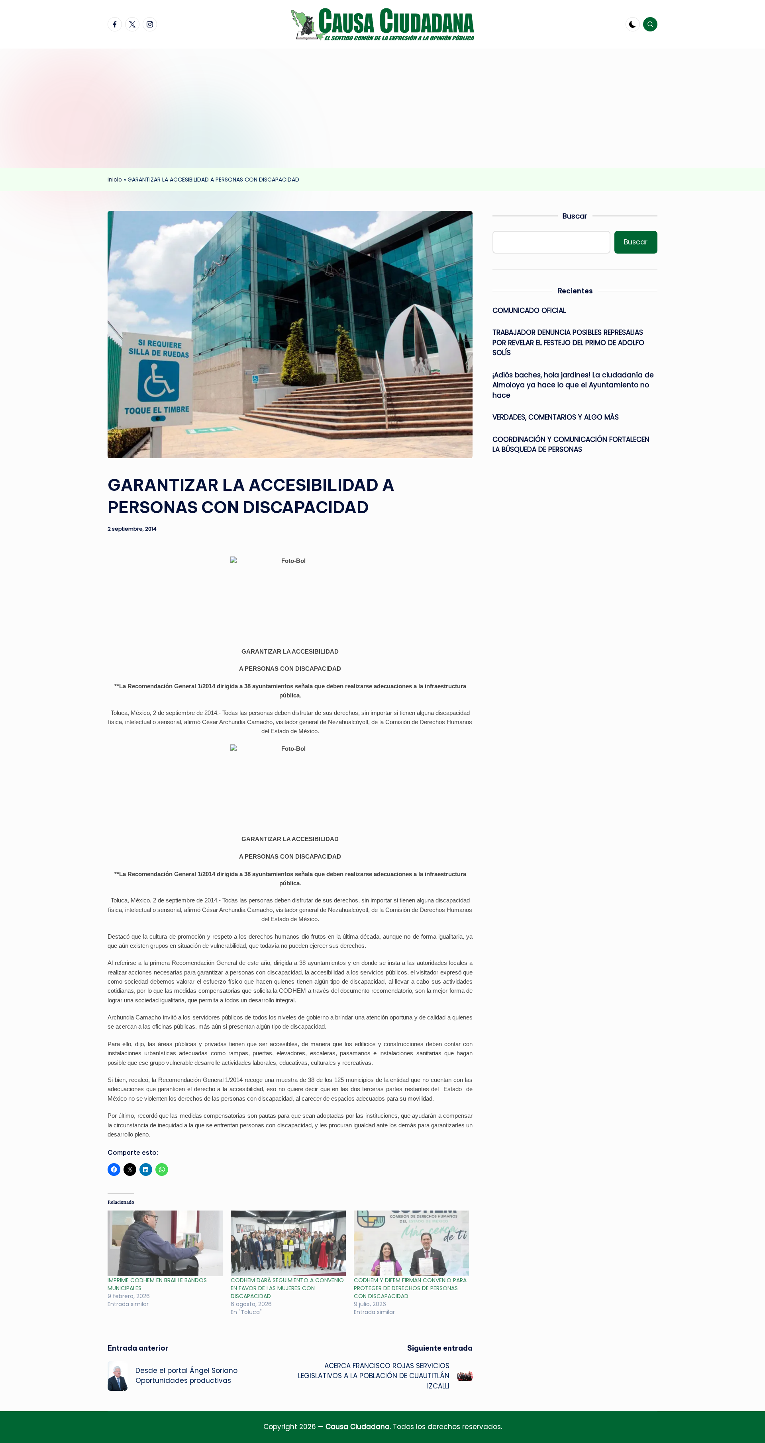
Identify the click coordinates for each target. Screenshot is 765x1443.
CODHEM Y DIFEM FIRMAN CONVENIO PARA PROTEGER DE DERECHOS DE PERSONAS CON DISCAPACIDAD (410, 1288)
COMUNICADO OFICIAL (529, 310)
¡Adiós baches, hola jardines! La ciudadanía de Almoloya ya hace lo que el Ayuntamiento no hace (573, 385)
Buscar (575, 216)
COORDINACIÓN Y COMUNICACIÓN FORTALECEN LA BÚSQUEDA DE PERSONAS (570, 445)
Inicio (115, 180)
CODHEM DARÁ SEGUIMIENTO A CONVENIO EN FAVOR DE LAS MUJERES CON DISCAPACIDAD (287, 1288)
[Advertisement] (382, 108)
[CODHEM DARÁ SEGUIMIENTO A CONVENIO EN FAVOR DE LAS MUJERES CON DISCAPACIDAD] (288, 1243)
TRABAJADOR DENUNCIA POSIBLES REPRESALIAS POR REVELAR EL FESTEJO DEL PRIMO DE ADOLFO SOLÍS (568, 342)
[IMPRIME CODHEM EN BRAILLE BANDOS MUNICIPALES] (165, 1243)
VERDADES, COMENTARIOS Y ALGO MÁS (555, 417)
